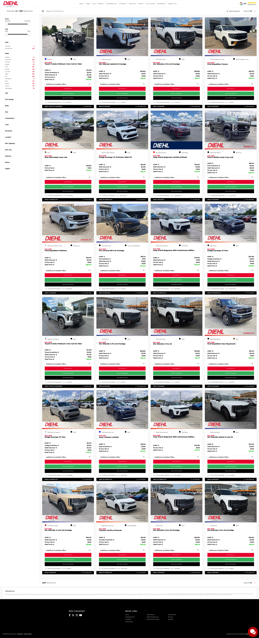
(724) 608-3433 (141, 106)
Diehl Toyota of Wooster (53, 106)
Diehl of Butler (158, 199)
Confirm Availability (68, 93)
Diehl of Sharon (213, 199)
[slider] (6, 24)
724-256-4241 (196, 199)
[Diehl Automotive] (10, 3)
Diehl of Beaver (104, 106)
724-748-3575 (87, 199)
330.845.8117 (88, 106)
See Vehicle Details (68, 98)
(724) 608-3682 (250, 199)
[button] (92, 36)
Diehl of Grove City (51, 199)
